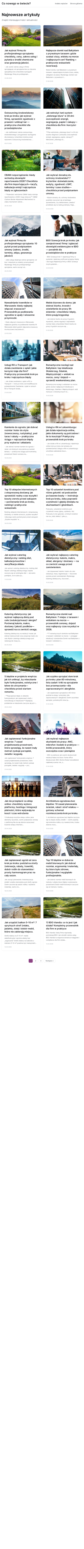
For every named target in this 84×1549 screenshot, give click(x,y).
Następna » (50, 961)
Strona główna (76, 3)
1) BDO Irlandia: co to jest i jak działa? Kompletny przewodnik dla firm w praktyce (62, 925)
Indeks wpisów (61, 3)
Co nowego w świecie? (16, 3)
